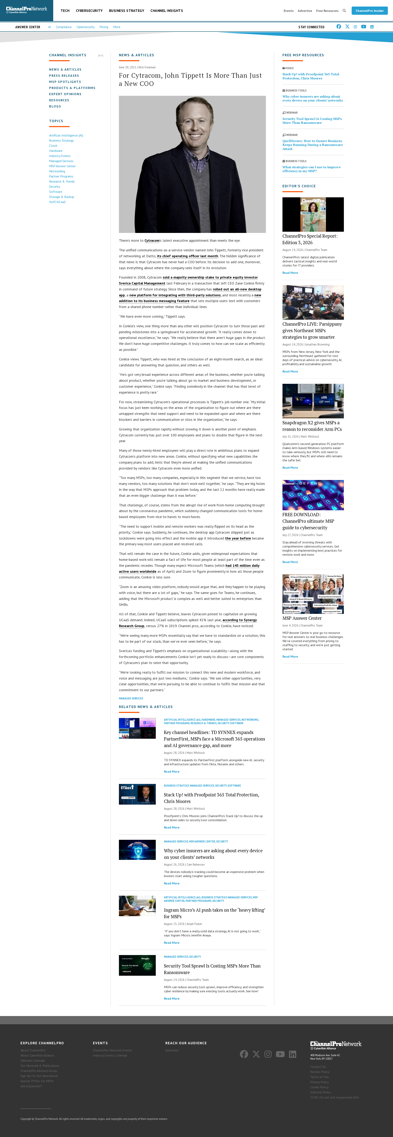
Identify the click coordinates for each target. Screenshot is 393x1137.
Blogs (55, 106)
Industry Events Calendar (110, 1055)
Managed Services (61, 161)
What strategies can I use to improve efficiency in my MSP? (311, 169)
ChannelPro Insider (370, 11)
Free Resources (327, 11)
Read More (172, 771)
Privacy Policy (319, 1082)
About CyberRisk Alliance (37, 1055)
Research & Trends (62, 181)
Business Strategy (126, 10)
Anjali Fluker (194, 924)
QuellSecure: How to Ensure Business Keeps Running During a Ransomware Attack (312, 145)
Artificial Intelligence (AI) (66, 135)
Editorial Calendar (32, 1060)
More (116, 27)
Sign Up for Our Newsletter (39, 1076)
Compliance (64, 27)
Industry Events (60, 156)
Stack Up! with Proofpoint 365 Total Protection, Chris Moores (310, 76)
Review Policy (319, 1072)
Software (55, 192)
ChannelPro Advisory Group (38, 1071)
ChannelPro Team (198, 980)
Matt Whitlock (196, 753)
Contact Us (318, 1067)
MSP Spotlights (65, 82)
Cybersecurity (89, 10)
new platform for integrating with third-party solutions (175, 295)
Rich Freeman (147, 67)
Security (54, 186)
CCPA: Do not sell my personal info (334, 1097)
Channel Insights (166, 10)
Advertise (305, 11)
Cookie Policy (319, 1087)
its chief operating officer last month (187, 256)
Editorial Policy (320, 1092)
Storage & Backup (61, 197)
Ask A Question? (31, 1086)
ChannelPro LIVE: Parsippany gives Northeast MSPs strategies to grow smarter (312, 330)
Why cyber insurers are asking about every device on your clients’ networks (312, 98)
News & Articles (65, 69)
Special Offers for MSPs (37, 1081)
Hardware (55, 151)
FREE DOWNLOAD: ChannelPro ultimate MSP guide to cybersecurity (308, 521)
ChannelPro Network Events (112, 1050)
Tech (65, 10)
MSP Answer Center (62, 166)
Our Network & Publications (39, 1066)
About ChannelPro (32, 1050)
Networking (57, 171)
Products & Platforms (72, 88)
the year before (238, 538)
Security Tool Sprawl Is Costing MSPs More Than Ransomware (312, 120)
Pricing (103, 27)
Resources (59, 100)
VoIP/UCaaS (57, 202)
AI (49, 27)
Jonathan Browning (317, 344)
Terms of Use (319, 1077)
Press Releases (64, 75)
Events (289, 11)
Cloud (53, 145)
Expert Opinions (65, 94)
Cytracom (152, 240)
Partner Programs (61, 176)
